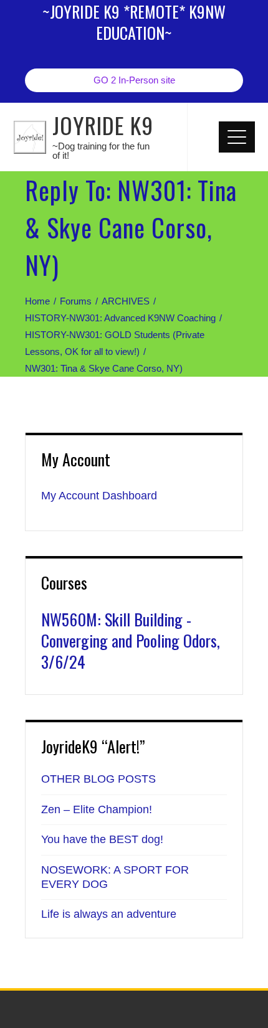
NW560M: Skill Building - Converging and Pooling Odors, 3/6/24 (130, 640)
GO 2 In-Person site (134, 80)
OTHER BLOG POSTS (98, 779)
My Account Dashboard (99, 495)
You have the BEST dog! (102, 839)
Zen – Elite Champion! (96, 809)
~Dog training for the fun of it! (101, 151)
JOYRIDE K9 (102, 124)
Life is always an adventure (108, 914)
